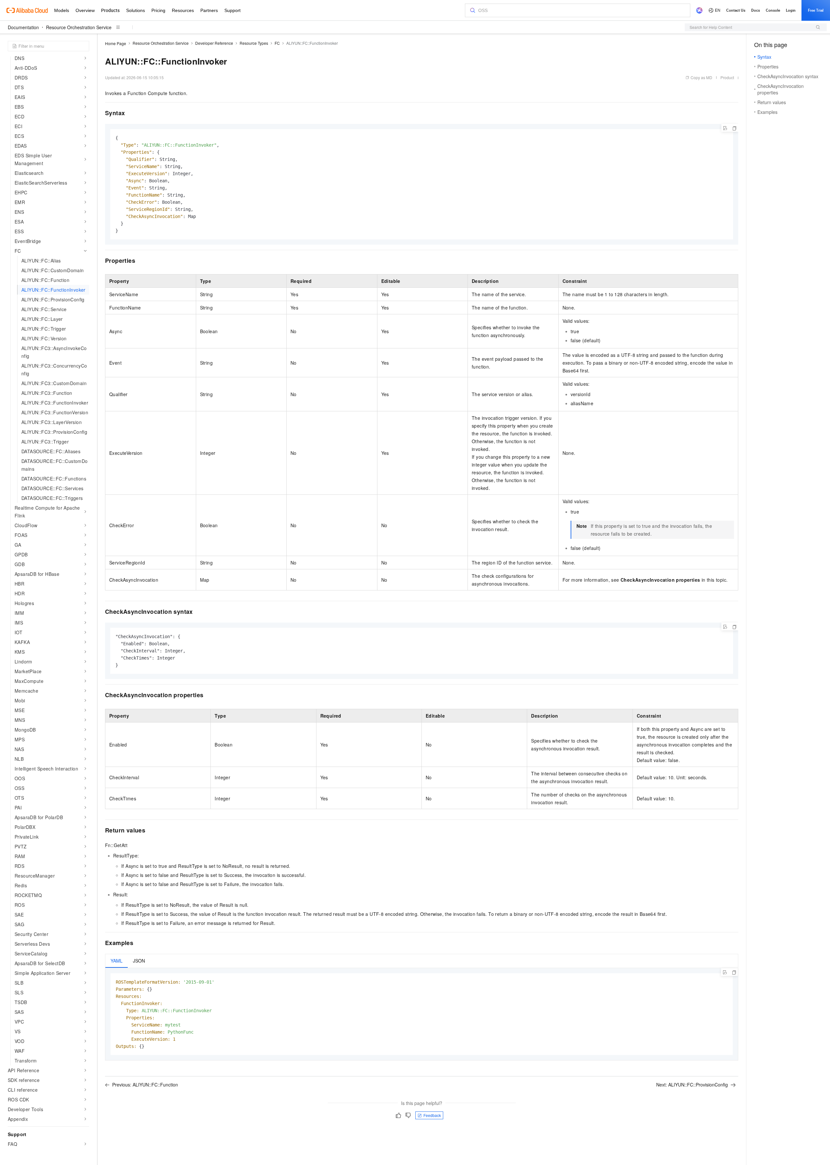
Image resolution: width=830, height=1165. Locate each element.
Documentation (23, 27)
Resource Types (254, 43)
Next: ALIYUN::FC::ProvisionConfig (692, 1084)
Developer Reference (214, 43)
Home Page (115, 43)
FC (277, 43)
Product (727, 77)
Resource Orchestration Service (79, 27)
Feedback (432, 1115)
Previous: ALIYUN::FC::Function (145, 1084)
